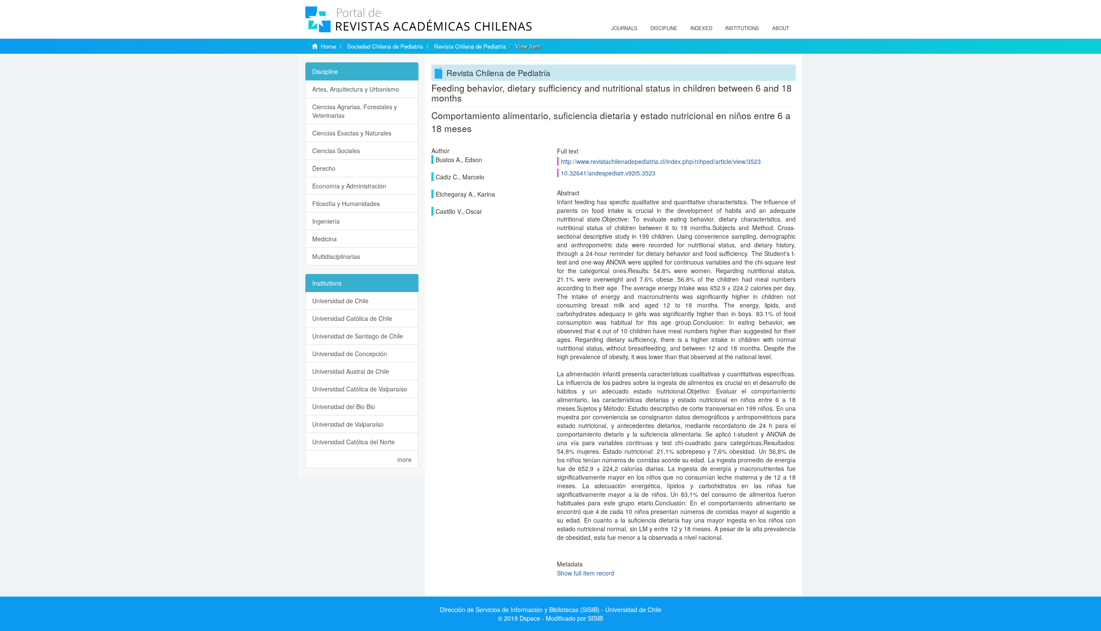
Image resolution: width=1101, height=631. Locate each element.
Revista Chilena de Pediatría (470, 46)
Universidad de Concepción (349, 353)
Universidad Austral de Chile (350, 371)
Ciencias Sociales (336, 150)
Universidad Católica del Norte (353, 441)
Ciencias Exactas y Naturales (351, 133)
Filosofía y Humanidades (346, 203)
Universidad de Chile (340, 300)
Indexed (701, 28)
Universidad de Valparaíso (348, 424)
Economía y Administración (349, 186)
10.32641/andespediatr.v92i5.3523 (608, 173)
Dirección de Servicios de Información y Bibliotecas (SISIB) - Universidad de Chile (550, 609)
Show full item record (585, 573)
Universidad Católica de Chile (352, 318)
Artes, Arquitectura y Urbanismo (355, 89)
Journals (624, 28)
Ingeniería (326, 221)
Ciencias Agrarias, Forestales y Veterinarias (354, 111)
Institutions (742, 28)
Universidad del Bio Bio (343, 406)
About (780, 28)
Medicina (324, 238)
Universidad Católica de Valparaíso (359, 389)
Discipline (663, 28)
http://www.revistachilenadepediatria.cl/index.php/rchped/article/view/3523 (661, 161)
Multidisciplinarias (336, 256)
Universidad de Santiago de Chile (357, 336)
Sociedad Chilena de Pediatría (385, 46)
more (404, 459)
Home (328, 46)
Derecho (323, 168)
